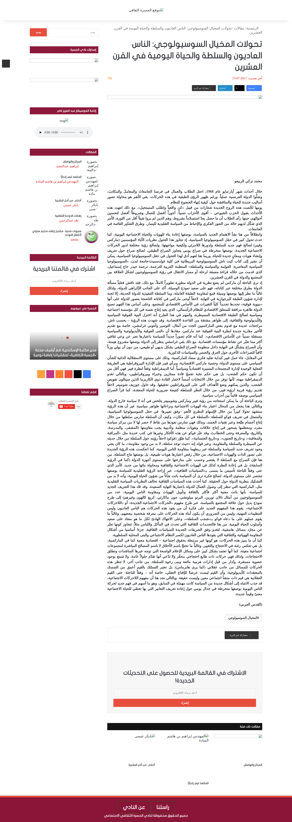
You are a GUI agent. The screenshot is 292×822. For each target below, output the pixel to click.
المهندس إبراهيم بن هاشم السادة (57, 181)
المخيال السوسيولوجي (242, 617)
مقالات (239, 28)
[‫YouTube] (69, 374)
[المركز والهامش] (238, 747)
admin (74, 239)
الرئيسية (252, 28)
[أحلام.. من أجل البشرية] (131, 747)
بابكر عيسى (70, 205)
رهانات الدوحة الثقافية (68, 215)
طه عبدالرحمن (68, 220)
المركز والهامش (253, 764)
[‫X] (78, 374)
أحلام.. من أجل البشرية (142, 764)
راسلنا (163, 807)
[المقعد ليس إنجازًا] (185, 756)
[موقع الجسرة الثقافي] (146, 10)
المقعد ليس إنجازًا (198, 783)
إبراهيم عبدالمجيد (67, 166)
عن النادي (134, 807)
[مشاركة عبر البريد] (6, 64)
